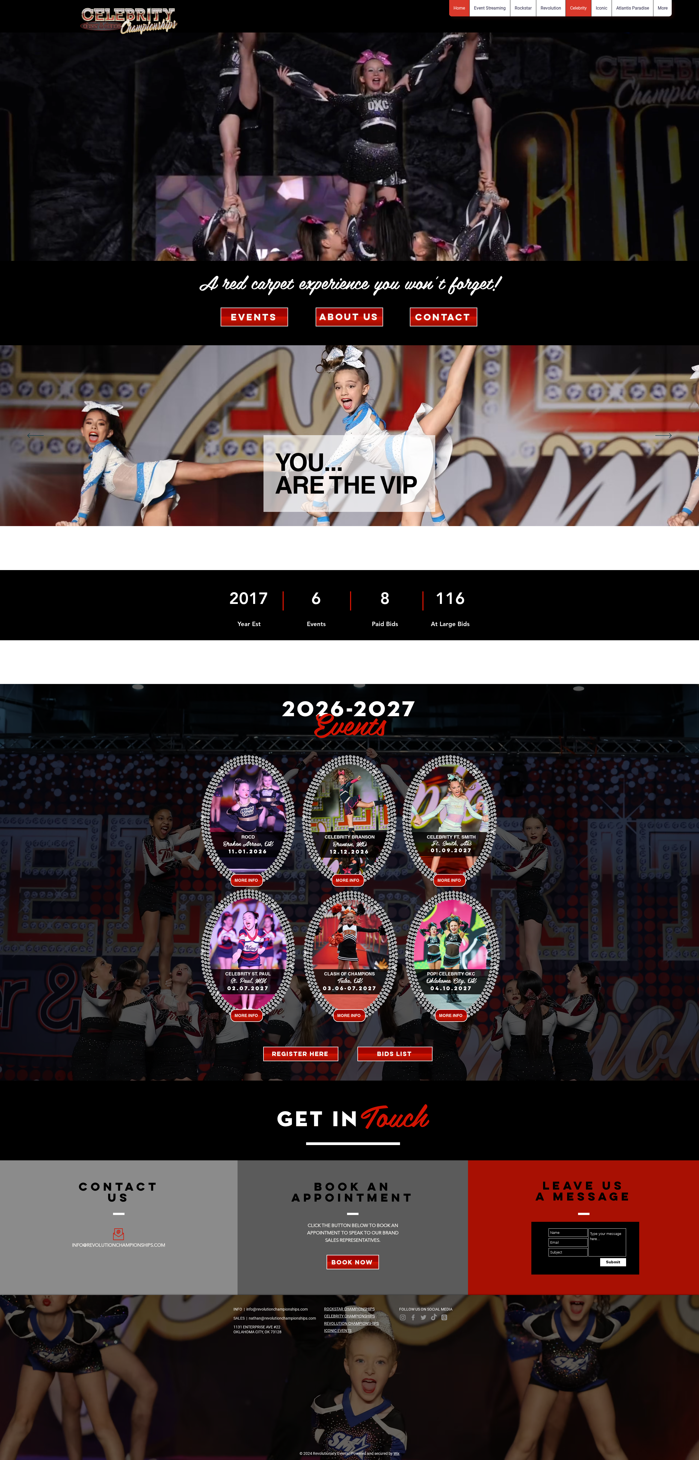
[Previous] (35, 436)
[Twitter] (423, 1317)
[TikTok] (434, 1317)
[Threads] (444, 1317)
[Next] (663, 436)
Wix (396, 1453)
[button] (662, 8)
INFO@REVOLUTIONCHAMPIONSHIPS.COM (118, 1245)
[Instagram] (403, 1317)
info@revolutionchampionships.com (277, 1309)
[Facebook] (413, 1317)
